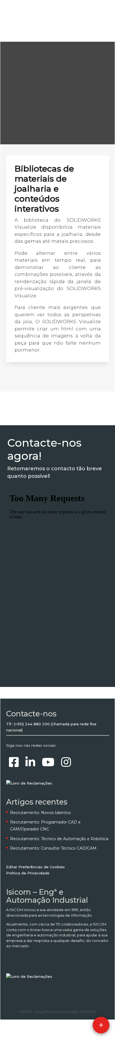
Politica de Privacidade (27, 873)
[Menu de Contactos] (101, 1025)
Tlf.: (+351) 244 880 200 (28, 724)
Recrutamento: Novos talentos (40, 812)
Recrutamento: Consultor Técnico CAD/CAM (53, 848)
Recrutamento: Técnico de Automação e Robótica (59, 838)
